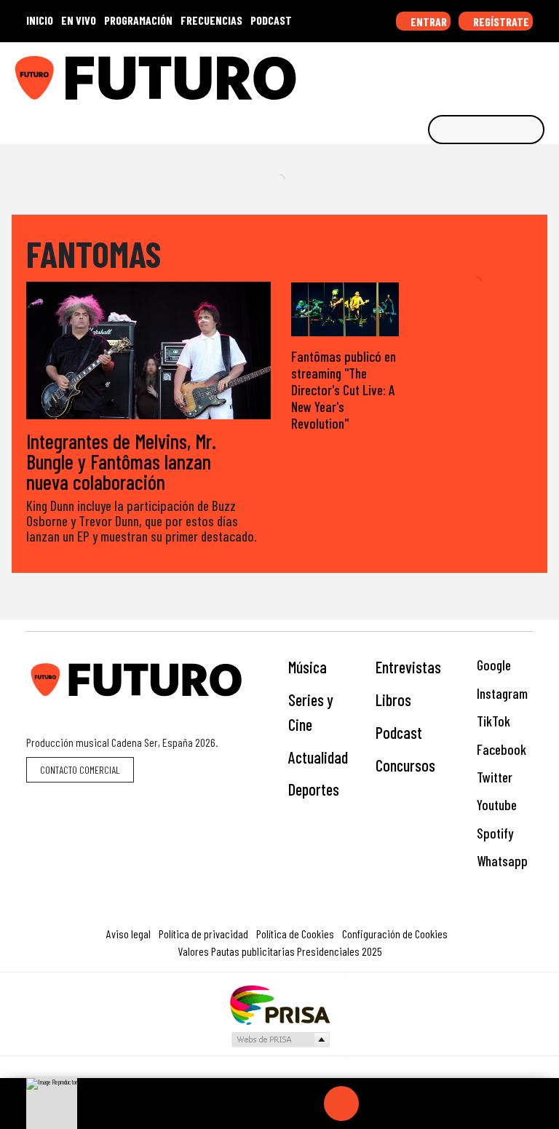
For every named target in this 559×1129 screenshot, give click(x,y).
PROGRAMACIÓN (138, 20)
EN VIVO (78, 20)
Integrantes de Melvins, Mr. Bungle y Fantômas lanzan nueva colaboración (121, 461)
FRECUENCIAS (211, 20)
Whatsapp (501, 860)
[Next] (411, 1103)
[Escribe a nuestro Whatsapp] (543, 73)
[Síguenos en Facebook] (453, 73)
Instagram (501, 693)
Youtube (495, 804)
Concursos (405, 765)
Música (307, 666)
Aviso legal (128, 933)
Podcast (399, 732)
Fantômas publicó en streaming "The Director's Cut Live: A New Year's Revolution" (343, 390)
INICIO (39, 20)
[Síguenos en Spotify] (521, 73)
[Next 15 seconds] (376, 1103)
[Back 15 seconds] (306, 1103)
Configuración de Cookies (395, 933)
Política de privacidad (203, 933)
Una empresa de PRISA (279, 1004)
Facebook (500, 749)
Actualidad (318, 757)
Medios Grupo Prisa (280, 1039)
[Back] (271, 1103)
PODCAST (271, 20)
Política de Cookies (295, 933)
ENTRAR (427, 21)
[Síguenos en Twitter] (476, 73)
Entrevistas (408, 666)
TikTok (492, 721)
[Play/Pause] (341, 1103)
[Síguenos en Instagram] (408, 73)
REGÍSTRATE (500, 21)
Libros (393, 699)
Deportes (313, 789)
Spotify (493, 833)
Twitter (493, 777)
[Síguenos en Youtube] (498, 73)
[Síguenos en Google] (385, 73)
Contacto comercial (80, 770)
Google (492, 665)
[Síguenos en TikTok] (430, 73)
